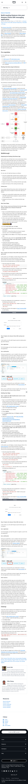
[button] (6, 8)
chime (13, 658)
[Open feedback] (26, 392)
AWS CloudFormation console (12, 406)
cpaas (6, 659)
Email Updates (7, 725)
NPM (25, 62)
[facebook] (4, 771)
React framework (12, 104)
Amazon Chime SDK (7, 27)
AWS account (6, 59)
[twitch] (10, 771)
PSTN (14, 661)
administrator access (15, 59)
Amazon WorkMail (6, 707)
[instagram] (8, 771)
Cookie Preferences (15, 778)
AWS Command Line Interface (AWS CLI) (13, 62)
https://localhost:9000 (21, 308)
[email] (16, 771)
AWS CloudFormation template (10, 88)
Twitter (5, 719)
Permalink (25, 22)
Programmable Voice (8, 661)
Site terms (8, 778)
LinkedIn (6, 722)
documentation (21, 384)
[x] (2, 771)
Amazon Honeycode (7, 704)
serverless (17, 661)
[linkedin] (6, 771)
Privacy (3, 778)
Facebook (6, 721)
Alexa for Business (6, 701)
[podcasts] (14, 771)
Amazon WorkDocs (7, 705)
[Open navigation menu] (2, 2)
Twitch (5, 724)
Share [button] (4, 24)
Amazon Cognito (23, 89)
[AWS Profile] (25, 2)
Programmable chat (16, 659)
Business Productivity (5, 12)
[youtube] (12, 771)
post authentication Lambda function (17, 92)
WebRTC (2, 662)
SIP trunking (22, 661)
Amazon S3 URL (10, 416)
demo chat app (8, 33)
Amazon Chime (6, 702)
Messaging (9, 659)
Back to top (13, 774)
